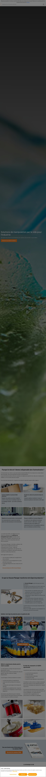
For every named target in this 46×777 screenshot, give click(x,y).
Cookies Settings (13, 774)
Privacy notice (15, 771)
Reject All (23, 774)
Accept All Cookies (32, 774)
